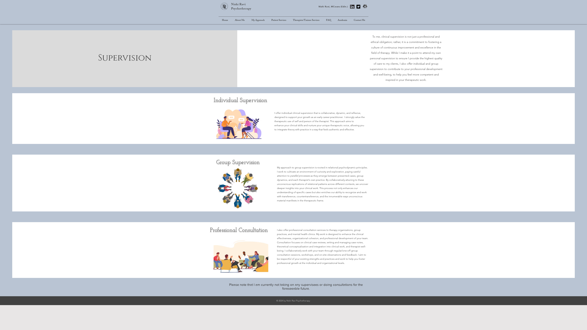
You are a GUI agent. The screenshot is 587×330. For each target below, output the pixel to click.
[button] (279, 20)
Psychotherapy (241, 9)
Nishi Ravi (238, 4)
